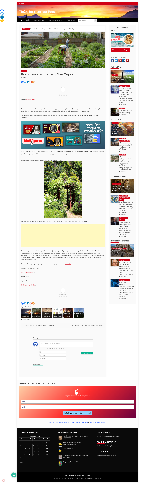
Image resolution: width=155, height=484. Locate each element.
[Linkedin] (28, 82)
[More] (33, 82)
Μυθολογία (116, 67)
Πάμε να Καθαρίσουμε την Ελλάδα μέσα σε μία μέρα (39, 325)
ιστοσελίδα (68, 264)
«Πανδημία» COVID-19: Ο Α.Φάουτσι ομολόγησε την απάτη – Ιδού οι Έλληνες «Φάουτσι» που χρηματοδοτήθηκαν (126, 268)
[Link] (59, 348)
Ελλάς (28, 20)
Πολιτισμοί (24, 70)
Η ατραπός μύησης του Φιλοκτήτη (125, 112)
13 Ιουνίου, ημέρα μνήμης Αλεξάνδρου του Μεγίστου (121, 187)
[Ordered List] (50, 348)
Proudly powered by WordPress (63, 478)
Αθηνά (28, 99)
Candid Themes (94, 478)
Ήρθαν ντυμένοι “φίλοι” (55, 20)
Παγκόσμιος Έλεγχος (124, 197)
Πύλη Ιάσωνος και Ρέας (37, 11)
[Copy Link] (2, 20)
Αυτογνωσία (116, 119)
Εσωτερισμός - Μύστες (125, 140)
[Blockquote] (54, 348)
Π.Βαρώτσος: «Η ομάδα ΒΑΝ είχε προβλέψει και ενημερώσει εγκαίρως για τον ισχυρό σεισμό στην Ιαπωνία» (126, 228)
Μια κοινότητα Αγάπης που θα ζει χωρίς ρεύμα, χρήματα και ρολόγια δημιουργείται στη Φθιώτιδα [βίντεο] (125, 163)
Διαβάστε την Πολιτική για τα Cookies (108, 436)
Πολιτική (122, 199)
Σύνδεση (90, 338)
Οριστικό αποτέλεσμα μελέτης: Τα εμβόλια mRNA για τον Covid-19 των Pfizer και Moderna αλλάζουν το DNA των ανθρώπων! (126, 289)
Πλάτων (32, 99)
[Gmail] (30, 82)
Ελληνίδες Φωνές (118, 176)
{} (61, 348)
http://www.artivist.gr (27, 272)
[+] (63, 348)
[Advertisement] (63, 235)
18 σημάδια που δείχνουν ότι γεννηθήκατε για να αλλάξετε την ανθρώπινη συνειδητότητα (121, 128)
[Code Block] (57, 348)
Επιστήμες (122, 219)
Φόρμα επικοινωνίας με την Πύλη (106, 455)
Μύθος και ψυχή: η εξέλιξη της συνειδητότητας (121, 78)
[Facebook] (22, 82)
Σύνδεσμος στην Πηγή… (28, 285)
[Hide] (1, 23)
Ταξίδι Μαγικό (71, 20)
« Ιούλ (21, 462)
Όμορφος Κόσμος (39, 20)
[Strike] (48, 348)
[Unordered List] (52, 348)
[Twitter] (25, 82)
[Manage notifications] (3, 480)
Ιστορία (121, 86)
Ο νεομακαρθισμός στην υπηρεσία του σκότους (120, 252)
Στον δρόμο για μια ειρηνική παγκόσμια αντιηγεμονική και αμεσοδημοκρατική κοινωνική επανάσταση (126, 207)
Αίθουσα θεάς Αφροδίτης (119, 50)
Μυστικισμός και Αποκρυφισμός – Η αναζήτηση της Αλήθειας (125, 146)
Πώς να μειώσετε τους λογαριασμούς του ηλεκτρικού (87, 325)
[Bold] (41, 348)
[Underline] (45, 348)
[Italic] (43, 348)
